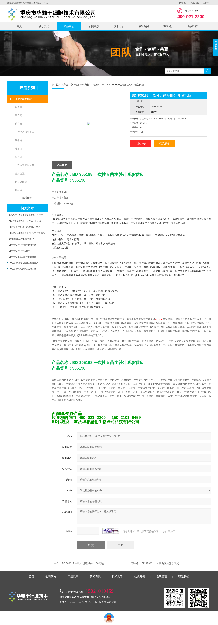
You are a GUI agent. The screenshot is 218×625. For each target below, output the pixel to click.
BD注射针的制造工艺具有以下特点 (24, 227)
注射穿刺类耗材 (23, 99)
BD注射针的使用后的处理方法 (22, 245)
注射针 (18, 148)
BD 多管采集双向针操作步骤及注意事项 (27, 233)
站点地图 (195, 3)
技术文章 (119, 26)
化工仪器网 (100, 602)
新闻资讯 (95, 576)
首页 (19, 26)
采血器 (18, 115)
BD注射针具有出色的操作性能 (22, 257)
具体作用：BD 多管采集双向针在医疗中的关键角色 (27, 215)
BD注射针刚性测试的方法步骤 (22, 269)
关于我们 (44, 26)
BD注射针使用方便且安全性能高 (23, 263)
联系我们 (206, 3)
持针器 (18, 190)
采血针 (18, 157)
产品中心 (69, 26)
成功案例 (143, 26)
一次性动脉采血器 (24, 132)
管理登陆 (111, 602)
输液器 (18, 107)
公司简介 (50, 576)
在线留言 (168, 26)
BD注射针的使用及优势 (19, 251)
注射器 (18, 140)
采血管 (18, 123)
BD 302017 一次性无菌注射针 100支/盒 (83, 563)
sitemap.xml (76, 602)
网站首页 (183, 3)
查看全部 (27, 197)
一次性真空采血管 (24, 165)
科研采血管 (21, 182)
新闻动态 (94, 26)
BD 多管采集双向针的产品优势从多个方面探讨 (27, 221)
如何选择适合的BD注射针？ (21, 239)
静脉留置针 (21, 173)
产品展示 (73, 576)
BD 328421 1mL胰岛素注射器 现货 (160, 563)
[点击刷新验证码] (110, 531)
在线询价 (140, 143)
